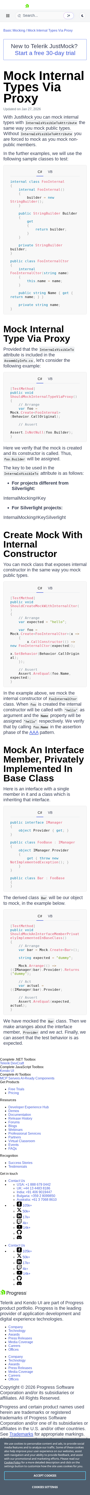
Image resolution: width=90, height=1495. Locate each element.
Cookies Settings (45, 1487)
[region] (45, 1466)
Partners (14, 1137)
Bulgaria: (36, 1196)
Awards (14, 1334)
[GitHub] (19, 1233)
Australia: (37, 1199)
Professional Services (24, 1133)
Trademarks (21, 1434)
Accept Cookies (45, 1475)
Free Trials (16, 1089)
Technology (17, 1330)
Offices (13, 1349)
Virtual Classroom (21, 1141)
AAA (34, 732)
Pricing (13, 1093)
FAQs (12, 1148)
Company (15, 1327)
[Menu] (8, 15)
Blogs (12, 1126)
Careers (14, 1346)
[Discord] (19, 1238)
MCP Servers (10, 1078)
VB (50, 172)
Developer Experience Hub (28, 1107)
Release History (20, 1118)
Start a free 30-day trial (45, 53)
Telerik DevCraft (12, 1063)
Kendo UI (7, 1071)
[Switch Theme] (82, 15)
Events (13, 1145)
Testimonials (17, 1166)
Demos (13, 1111)
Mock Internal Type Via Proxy (36, 334)
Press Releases (20, 1338)
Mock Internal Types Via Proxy (50, 30)
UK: (33, 1188)
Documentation (19, 1114)
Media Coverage (20, 1342)
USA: (34, 1184)
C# (40, 172)
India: (34, 1192)
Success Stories (20, 1163)
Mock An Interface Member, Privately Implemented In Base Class (43, 764)
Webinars (15, 1129)
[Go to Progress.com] (13, 1295)
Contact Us (16, 1181)
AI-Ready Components (37, 1078)
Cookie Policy (12, 1462)
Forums (14, 1122)
